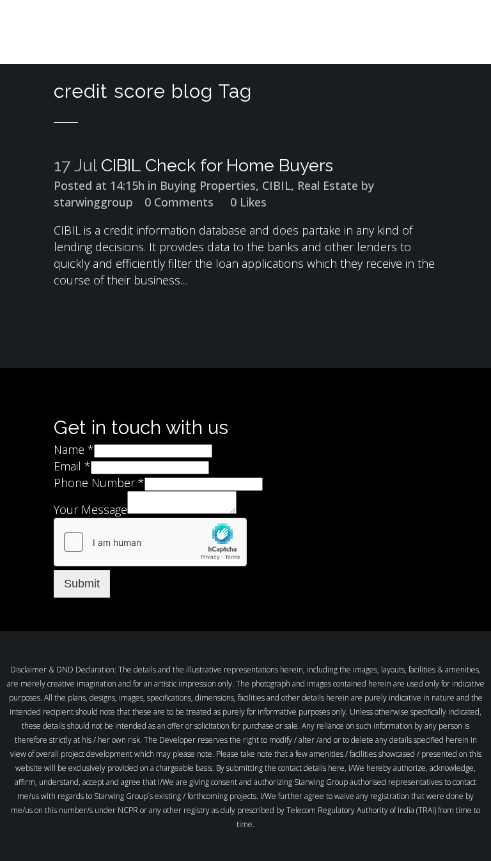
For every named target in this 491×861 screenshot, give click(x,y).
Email (72, 466)
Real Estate (327, 185)
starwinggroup (93, 202)
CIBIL (276, 185)
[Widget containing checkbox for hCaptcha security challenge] (150, 542)
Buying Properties (208, 185)
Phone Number (99, 482)
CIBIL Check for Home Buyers (217, 165)
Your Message (90, 509)
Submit (82, 583)
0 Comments (179, 202)
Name (74, 449)
